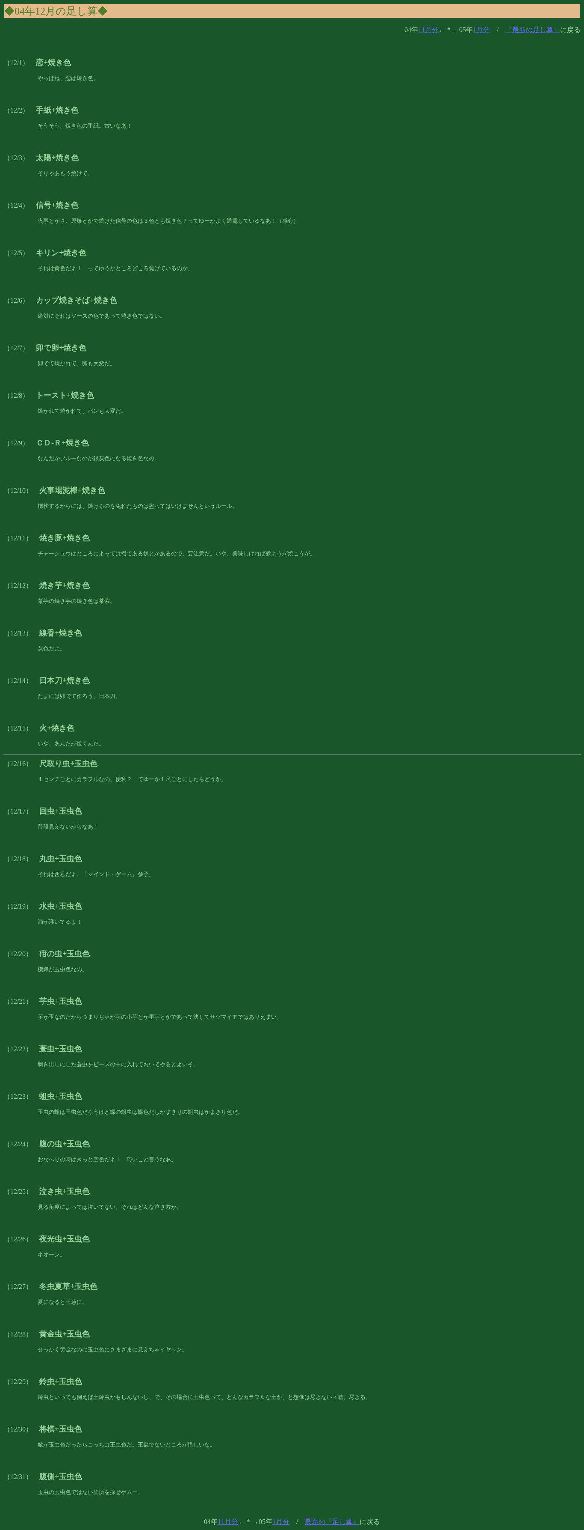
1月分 (481, 29)
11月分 (428, 29)
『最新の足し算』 (532, 29)
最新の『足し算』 (332, 1521)
